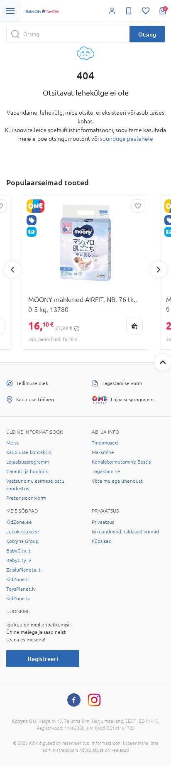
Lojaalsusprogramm (27, 462)
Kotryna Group (22, 541)
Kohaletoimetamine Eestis (121, 462)
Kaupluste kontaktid (28, 452)
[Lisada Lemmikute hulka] (138, 206)
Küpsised (102, 541)
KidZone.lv (18, 599)
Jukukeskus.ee (22, 532)
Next (158, 269)
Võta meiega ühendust (117, 481)
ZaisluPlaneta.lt (23, 570)
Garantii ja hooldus (27, 471)
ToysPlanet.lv (21, 589)
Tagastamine (106, 471)
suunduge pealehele (126, 138)
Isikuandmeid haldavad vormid (125, 532)
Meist (12, 443)
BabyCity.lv (18, 560)
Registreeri (43, 658)
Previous (12, 269)
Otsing (147, 34)
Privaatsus (103, 522)
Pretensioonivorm (26, 498)
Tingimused (105, 443)
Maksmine (103, 452)
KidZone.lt (17, 579)
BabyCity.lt (18, 551)
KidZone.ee (19, 522)
